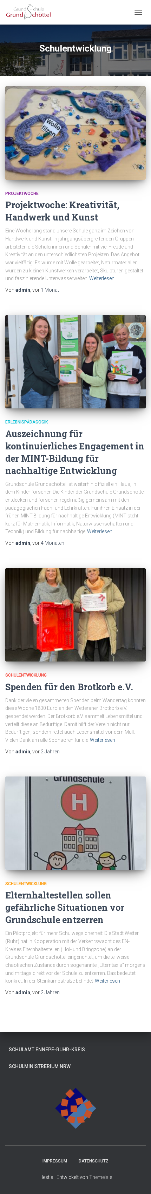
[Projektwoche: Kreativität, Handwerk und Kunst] (75, 133)
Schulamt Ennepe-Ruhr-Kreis (47, 1049)
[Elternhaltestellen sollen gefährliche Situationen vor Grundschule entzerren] (75, 823)
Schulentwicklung (26, 675)
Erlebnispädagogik (26, 422)
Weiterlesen (101, 278)
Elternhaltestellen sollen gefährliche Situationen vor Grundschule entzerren (64, 907)
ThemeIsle (100, 1177)
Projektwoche (22, 193)
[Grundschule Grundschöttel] (31, 12)
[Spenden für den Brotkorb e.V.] (75, 615)
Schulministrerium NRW (40, 1066)
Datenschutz (94, 1161)
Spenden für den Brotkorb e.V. (69, 687)
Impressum (54, 1161)
